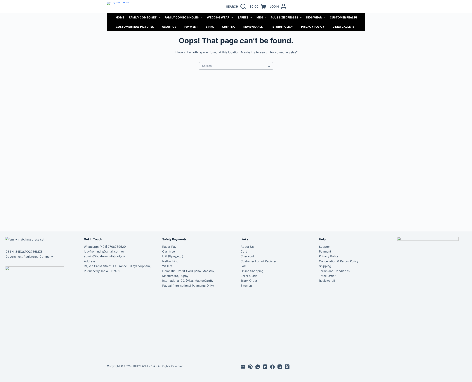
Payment (191, 26)
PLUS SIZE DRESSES (284, 17)
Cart (244, 251)
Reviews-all (253, 26)
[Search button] (269, 65)
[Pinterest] (250, 366)
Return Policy (282, 26)
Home (120, 17)
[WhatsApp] (257, 366)
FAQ (243, 266)
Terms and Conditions (334, 271)
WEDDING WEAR (218, 17)
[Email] (243, 366)
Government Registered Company (29, 256)
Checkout (247, 256)
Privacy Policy (312, 26)
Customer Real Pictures (135, 26)
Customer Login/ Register (258, 261)
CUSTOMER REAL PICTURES (349, 17)
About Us (169, 26)
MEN (259, 17)
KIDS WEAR (314, 17)
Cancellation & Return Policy (338, 261)
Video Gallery (343, 26)
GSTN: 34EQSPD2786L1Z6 (24, 251)
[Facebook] (272, 366)
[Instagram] (279, 366)
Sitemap (246, 285)
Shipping (228, 26)
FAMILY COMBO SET (143, 17)
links (210, 26)
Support (324, 246)
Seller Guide (249, 276)
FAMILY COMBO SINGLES (182, 17)
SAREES (242, 17)
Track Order (249, 280)
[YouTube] (265, 366)
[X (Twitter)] (287, 366)
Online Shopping (252, 271)
